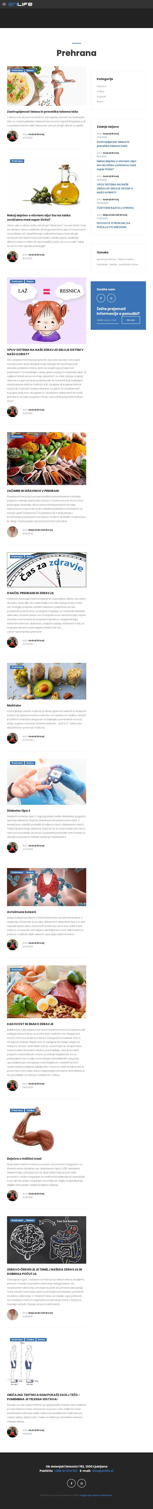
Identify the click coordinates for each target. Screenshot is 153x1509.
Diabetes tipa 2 (18, 811)
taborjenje (102, 264)
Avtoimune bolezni (21, 912)
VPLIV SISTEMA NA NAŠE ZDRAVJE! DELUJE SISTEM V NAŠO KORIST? (115, 188)
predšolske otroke (128, 264)
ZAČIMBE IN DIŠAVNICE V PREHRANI (33, 491)
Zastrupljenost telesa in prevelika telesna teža (42, 112)
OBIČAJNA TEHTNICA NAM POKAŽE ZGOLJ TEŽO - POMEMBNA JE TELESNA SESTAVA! (43, 1397)
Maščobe (14, 705)
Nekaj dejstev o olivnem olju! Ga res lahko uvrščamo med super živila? (39, 217)
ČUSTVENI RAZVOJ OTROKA (115, 208)
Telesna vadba (125, 259)
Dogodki (101, 96)
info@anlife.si (102, 1471)
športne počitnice (106, 259)
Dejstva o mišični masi (24, 1159)
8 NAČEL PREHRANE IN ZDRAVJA (30, 593)
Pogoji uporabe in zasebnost (96, 1495)
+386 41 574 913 (65, 1471)
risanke (113, 264)
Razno (30, 70)
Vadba (30, 1110)
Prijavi (131, 320)
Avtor (33, 134)
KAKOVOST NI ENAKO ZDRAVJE (30, 1024)
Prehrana (17, 70)
